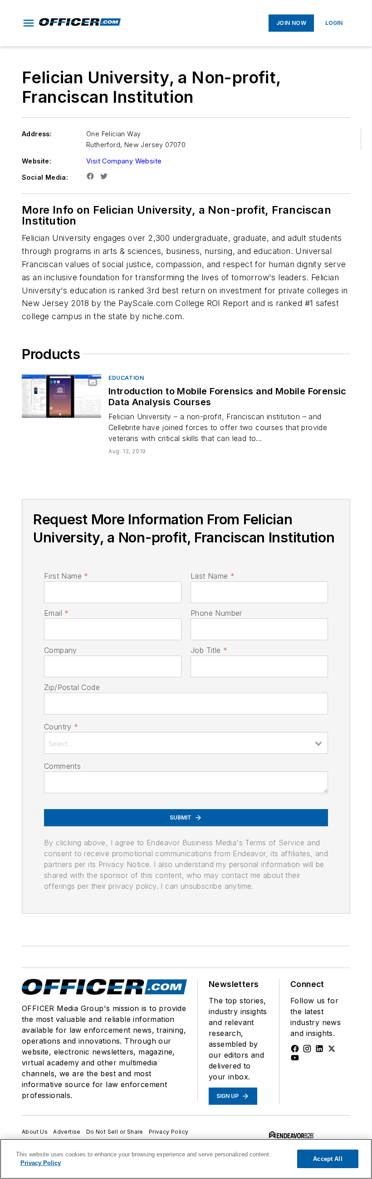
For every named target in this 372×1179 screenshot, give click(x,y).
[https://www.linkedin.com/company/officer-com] (319, 1048)
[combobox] (186, 743)
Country (61, 726)
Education (126, 377)
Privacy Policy (169, 1131)
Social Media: (45, 177)
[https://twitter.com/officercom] (331, 1048)
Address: (37, 134)
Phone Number (216, 613)
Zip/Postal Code (72, 687)
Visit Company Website (124, 161)
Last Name (213, 575)
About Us (35, 1131)
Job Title (209, 650)
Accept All (327, 1158)
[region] (186, 1159)
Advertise (67, 1131)
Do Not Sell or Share (114, 1131)
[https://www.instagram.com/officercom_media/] (307, 1048)
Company (60, 650)
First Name (66, 575)
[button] (28, 23)
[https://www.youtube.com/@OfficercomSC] (294, 1057)
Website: (36, 161)
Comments (62, 766)
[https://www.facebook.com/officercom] (294, 1048)
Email (56, 613)
